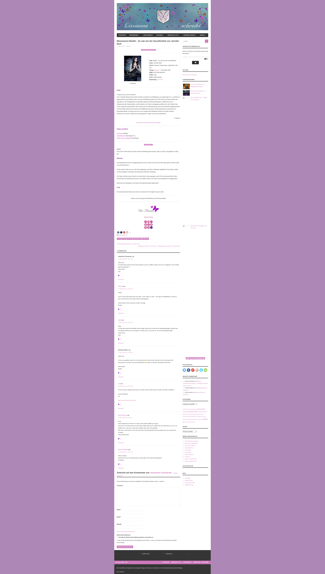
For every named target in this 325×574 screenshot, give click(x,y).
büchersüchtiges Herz (191, 461)
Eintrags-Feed (189, 480)
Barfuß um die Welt (187, 422)
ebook (124, 238)
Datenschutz (145, 553)
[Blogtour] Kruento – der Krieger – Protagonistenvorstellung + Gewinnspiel (159, 246)
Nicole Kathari (122, 415)
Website (119, 524)
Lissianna (128, 46)
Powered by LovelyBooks (190, 74)
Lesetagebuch (148, 35)
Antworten (121, 279)
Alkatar (193, 422)
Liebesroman (137, 238)
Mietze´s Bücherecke (191, 459)
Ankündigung (186, 411)
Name (119, 509)
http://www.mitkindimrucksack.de (127, 400)
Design (202, 35)
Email (119, 517)
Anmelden (187, 478)
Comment (120, 485)
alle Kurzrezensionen (195, 358)
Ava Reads (188, 450)
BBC (202, 419)
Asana (188, 409)
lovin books (188, 452)
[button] (118, 232)
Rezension (145, 238)
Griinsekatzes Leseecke (191, 441)
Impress (156, 70)
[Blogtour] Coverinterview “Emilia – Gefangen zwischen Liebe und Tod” (195, 383)
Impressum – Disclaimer (200, 562)
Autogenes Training (201, 416)
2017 (195, 416)
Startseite (122, 35)
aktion (205, 419)
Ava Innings (198, 414)
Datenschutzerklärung (124, 535)
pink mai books (189, 447)
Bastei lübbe (193, 411)
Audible (184, 409)
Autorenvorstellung (190, 414)
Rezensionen (133, 35)
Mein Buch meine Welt (191, 443)
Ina (119, 383)
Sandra (120, 286)
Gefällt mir (122, 235)
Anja (119, 320)
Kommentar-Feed (189, 482)
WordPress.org (189, 485)
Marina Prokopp (123, 449)
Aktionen (159, 35)
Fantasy (129, 238)
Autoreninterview (186, 419)
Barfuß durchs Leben (195, 419)
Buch (118, 238)
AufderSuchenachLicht (188, 416)
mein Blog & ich (173, 35)
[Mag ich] (118, 275)
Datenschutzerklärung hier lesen (126, 531)
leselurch (187, 456)
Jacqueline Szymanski (161, 472)
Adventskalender (193, 409)
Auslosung (200, 411)
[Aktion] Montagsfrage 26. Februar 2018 (129, 244)
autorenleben (201, 409)
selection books (189, 454)
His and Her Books (190, 445)
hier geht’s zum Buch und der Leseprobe (148, 122)
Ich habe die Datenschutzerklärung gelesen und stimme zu (136, 537)
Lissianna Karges (189, 35)
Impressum (169, 553)
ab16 (202, 414)
